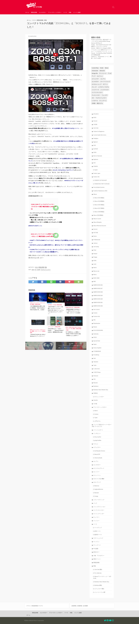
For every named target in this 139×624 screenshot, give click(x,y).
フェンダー (105, 95)
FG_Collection (98, 573)
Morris (95, 274)
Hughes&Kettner (98, 489)
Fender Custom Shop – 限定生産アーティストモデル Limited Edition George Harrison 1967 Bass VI (101, 41)
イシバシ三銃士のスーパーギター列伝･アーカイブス (101, 425)
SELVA (95, 337)
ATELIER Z (96, 114)
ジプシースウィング (98, 499)
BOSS (34, 20)
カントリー (96, 472)
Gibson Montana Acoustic (99, 225)
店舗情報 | (80, 605)
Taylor (94, 365)
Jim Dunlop (96, 246)
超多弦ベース (98, 534)
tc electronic (96, 368)
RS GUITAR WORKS (98, 330)
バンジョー (96, 520)
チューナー (96, 517)
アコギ (109, 73)
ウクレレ (95, 444)
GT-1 (36, 269)
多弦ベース (97, 531)
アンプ (93, 76)
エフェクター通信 (99, 588)
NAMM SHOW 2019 (98, 295)
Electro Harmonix (97, 156)
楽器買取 (74, 605)
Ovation (95, 313)
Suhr (94, 358)
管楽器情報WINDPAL (37, 605)
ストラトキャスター (97, 92)
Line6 (31, 303)
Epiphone (95, 159)
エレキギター (42, 12)
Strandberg (96, 355)
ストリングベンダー (98, 513)
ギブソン (105, 84)
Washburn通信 (98, 585)
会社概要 (85, 605)
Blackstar (96, 486)
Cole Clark (95, 128)
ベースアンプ (98, 527)
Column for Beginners (98, 131)
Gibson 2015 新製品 (99, 204)
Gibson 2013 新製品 (99, 198)
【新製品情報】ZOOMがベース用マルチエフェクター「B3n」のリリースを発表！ (73, 311)
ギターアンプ (38, 331)
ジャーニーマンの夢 (99, 592)
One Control (96, 309)
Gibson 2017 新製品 (99, 208)
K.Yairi (94, 250)
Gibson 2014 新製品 (99, 201)
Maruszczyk (96, 271)
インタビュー (97, 433)
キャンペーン (97, 475)
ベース (65, 12)
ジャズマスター (104, 89)
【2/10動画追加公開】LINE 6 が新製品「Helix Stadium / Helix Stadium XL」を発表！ (37, 307)
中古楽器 (95, 548)
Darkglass (95, 138)
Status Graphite (97, 348)
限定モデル (100, 103)
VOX (94, 379)
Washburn (95, 386)
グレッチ (94, 87)
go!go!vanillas (97, 440)
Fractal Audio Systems (98, 187)
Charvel (95, 121)
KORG (94, 260)
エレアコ (102, 79)
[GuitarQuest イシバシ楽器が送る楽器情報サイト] (34, 5)
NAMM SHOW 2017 (69, 307)
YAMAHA (95, 393)
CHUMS (95, 124)
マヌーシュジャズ (98, 538)
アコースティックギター (54, 12)
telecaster (102, 70)
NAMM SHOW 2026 (98, 306)
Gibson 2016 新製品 (98, 215)
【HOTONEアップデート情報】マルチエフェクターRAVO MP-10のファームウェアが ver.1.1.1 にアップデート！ (56, 310)
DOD (94, 145)
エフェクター (36, 303)
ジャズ (95, 503)
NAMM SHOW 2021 (98, 302)
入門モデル (97, 421)
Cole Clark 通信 (98, 569)
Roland (79, 327)
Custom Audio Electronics (99, 135)
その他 (54, 304)
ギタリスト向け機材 (70, 328)
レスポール (95, 100)
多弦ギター (96, 552)
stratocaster (95, 70)
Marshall (96, 492)
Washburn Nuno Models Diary (100, 389)
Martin (95, 267)
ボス (93, 98)
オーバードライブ (105, 81)
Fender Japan (96, 173)
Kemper (95, 253)
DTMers (28, 605)
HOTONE (50, 304)
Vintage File (95, 73)
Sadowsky (95, 334)
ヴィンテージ (103, 100)
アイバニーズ (102, 73)
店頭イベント (97, 559)
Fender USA (96, 177)
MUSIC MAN (96, 278)
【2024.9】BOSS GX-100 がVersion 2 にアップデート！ (37, 335)
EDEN (94, 152)
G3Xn (33, 269)
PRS (94, 320)
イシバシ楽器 (76, 12)
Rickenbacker (96, 323)
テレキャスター (96, 95)
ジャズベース (95, 89)
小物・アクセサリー (98, 555)
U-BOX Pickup (96, 372)
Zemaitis (95, 400)
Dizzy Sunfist (97, 437)
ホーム (27, 12)
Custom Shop (95, 68)
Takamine (95, 362)
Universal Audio (98, 458)
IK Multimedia (96, 239)
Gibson (106, 68)
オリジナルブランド (98, 468)
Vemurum (95, 376)
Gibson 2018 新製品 (99, 211)
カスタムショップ (96, 84)
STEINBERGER (97, 351)
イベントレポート (98, 430)
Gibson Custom (97, 218)
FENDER (95, 166)
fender (101, 68)
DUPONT (95, 149)
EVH (94, 163)
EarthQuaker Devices (99, 451)
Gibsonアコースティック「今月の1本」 (102, 577)
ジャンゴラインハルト (99, 506)
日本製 (93, 103)
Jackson (95, 243)
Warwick (95, 383)
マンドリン (96, 541)
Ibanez (95, 236)
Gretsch (95, 229)
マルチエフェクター (46, 269)
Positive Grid (96, 316)
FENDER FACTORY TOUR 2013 (101, 184)
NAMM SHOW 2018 (73, 327)
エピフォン (100, 76)
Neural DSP (97, 454)
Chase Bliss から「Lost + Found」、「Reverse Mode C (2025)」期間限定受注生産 (56, 330)
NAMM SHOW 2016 (98, 285)
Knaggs (95, 257)
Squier (96, 170)
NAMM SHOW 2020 (98, 299)
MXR (94, 281)
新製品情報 (34, 12)
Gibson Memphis (97, 222)
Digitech (95, 142)
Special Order (96, 341)
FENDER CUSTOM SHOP (100, 180)
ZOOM (38, 269)
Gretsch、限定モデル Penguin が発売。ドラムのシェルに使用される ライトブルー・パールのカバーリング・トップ (101, 49)
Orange (96, 496)
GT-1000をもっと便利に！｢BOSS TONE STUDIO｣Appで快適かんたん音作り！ (73, 333)
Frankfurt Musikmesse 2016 (100, 191)
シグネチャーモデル (103, 87)
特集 (70, 12)
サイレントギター (99, 396)
